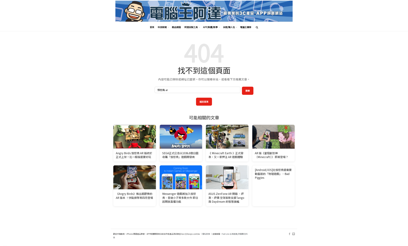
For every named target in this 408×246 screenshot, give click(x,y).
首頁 (152, 27)
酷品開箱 (176, 27)
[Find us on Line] (293, 234)
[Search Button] (257, 27)
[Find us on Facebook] (289, 234)
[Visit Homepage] (204, 11)
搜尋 (247, 90)
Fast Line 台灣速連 (229, 233)
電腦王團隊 (245, 27)
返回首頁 (204, 101)
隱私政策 (206, 233)
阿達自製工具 (191, 27)
